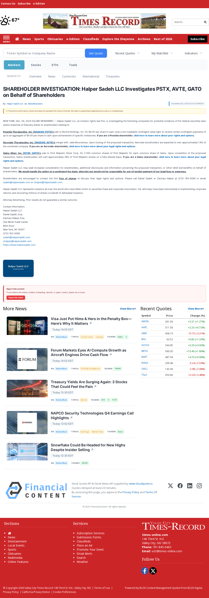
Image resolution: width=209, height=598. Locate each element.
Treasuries (113, 76)
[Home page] (104, 21)
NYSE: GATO (31, 153)
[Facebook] (180, 490)
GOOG (145, 345)
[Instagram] (199, 490)
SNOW (85, 463)
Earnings (85, 432)
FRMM (118, 368)
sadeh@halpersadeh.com (16, 182)
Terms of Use (102, 587)
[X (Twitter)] (170, 490)
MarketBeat (61, 337)
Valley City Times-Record (38, 587)
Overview (35, 76)
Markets (14, 65)
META (144, 351)
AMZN (145, 321)
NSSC (120, 432)
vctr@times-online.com (167, 551)
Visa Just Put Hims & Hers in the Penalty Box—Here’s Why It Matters (91, 321)
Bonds (84, 400)
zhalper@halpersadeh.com (48, 182)
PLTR (114, 400)
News (52, 76)
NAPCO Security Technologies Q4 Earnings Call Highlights (92, 415)
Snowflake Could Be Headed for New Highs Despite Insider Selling (88, 447)
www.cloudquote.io (141, 483)
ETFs (55, 65)
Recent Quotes (125, 53)
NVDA (144, 363)
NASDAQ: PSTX (42, 131)
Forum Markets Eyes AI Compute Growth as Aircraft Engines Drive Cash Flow (88, 352)
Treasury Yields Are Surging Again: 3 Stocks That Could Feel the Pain (89, 384)
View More (127, 308)
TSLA (144, 374)
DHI (103, 400)
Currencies (69, 76)
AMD (144, 333)
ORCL (144, 369)
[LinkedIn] (190, 490)
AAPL (144, 327)
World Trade (97, 432)
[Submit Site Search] (205, 22)
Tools (73, 65)
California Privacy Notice (36, 592)
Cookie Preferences (64, 592)
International (90, 76)
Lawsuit (99, 337)
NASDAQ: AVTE (44, 142)
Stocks (36, 65)
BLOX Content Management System (160, 587)
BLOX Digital (195, 587)
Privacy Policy (130, 492)
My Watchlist (159, 53)
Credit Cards (87, 337)
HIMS (120, 337)
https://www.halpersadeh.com (19, 244)
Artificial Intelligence (90, 368)
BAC (143, 339)
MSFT (144, 357)
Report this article (16, 298)
